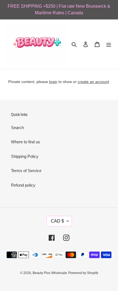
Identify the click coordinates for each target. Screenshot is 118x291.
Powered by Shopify (83, 273)
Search (17, 127)
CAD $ (57, 221)
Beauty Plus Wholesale (50, 273)
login (53, 81)
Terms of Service (26, 170)
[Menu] (108, 44)
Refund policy (23, 185)
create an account (93, 81)
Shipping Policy (24, 156)
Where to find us (25, 141)
